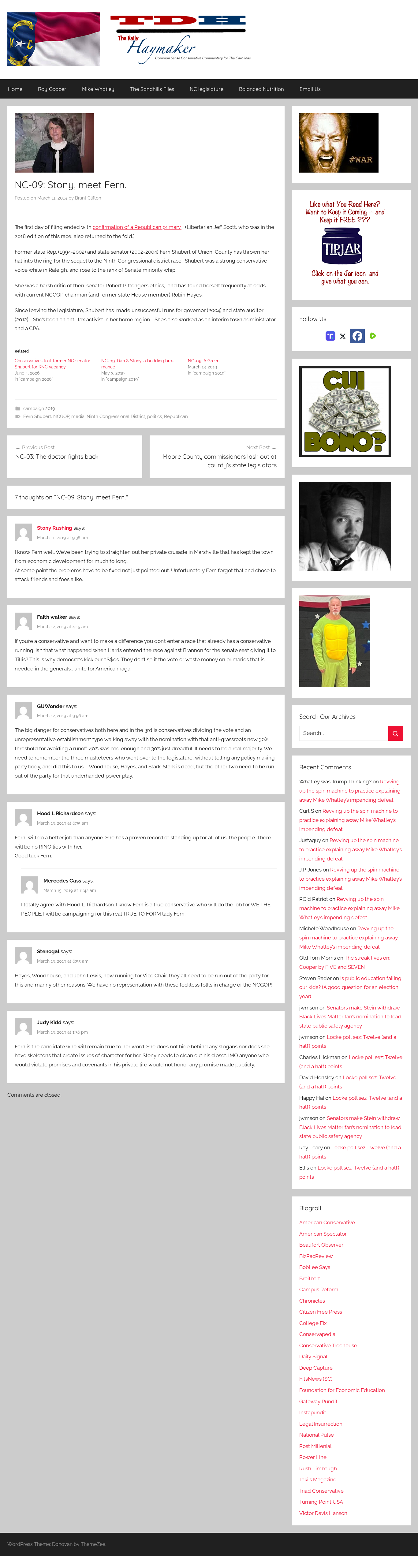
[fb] (357, 336)
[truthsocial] (330, 335)
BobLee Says (314, 1267)
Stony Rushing (54, 528)
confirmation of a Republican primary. (137, 227)
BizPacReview (316, 1256)
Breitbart (309, 1278)
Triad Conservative (321, 1491)
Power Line (313, 1457)
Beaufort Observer (321, 1245)
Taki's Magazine (317, 1479)
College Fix (313, 1323)
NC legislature (206, 89)
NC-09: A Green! (204, 360)
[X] (342, 335)
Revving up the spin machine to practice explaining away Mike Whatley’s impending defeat (350, 790)
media (77, 416)
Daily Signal (313, 1356)
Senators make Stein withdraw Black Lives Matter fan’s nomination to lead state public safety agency (350, 1017)
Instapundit (312, 1412)
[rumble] (372, 335)
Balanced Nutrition (261, 89)
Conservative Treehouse (328, 1345)
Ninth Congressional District (116, 416)
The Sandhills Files (152, 89)
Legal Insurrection (320, 1424)
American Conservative (327, 1222)
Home (15, 89)
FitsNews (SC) (316, 1379)
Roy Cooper (52, 89)
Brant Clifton (88, 198)
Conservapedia (317, 1334)
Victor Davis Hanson (323, 1513)
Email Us (310, 89)
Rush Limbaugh (318, 1468)
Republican (176, 416)
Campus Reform (318, 1289)
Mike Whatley (98, 89)
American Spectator (323, 1234)
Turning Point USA (321, 1502)
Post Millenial (315, 1446)
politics (154, 416)
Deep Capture (316, 1368)
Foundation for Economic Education (342, 1390)
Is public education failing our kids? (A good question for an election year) (350, 987)
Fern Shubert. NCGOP (46, 416)
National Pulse (316, 1435)
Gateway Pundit (318, 1401)
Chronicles (312, 1301)
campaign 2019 (39, 408)
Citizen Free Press (320, 1312)
